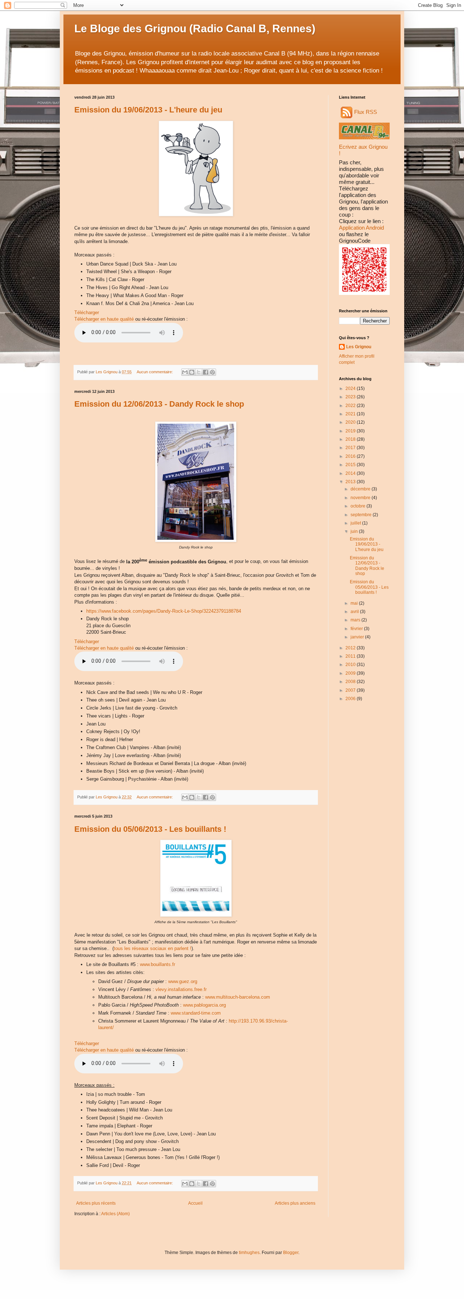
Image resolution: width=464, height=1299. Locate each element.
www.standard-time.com (196, 1013)
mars (356, 619)
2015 (351, 464)
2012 (351, 647)
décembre (361, 489)
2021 (351, 413)
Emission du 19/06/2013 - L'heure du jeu (148, 109)
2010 (351, 664)
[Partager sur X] (198, 372)
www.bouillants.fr (157, 964)
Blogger (290, 1252)
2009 (351, 673)
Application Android (361, 228)
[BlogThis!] (191, 372)
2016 (351, 456)
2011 (351, 656)
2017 (351, 447)
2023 (351, 396)
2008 (351, 681)
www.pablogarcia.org (204, 1005)
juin (355, 531)
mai (355, 603)
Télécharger (86, 312)
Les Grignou (358, 346)
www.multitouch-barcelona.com (237, 997)
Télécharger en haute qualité (104, 319)
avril (355, 611)
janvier (358, 637)
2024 (351, 388)
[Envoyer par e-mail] (184, 372)
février (357, 628)
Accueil (195, 1203)
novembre (361, 497)
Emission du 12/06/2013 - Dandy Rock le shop (159, 403)
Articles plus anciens (295, 1203)
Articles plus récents (96, 1203)
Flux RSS (365, 112)
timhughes (249, 1252)
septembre (362, 514)
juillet (356, 523)
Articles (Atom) (115, 1213)
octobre (358, 506)
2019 (351, 430)
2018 (351, 439)
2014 (351, 473)
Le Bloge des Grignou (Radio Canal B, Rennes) (194, 28)
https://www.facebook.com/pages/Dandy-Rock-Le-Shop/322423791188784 (163, 611)
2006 (351, 698)
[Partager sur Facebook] (205, 372)
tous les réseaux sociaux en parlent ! (152, 948)
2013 (351, 481)
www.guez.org (182, 981)
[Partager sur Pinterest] (212, 372)
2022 (351, 405)
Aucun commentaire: (155, 372)
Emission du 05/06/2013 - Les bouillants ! (150, 829)
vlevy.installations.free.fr (181, 989)
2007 (351, 690)
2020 (351, 422)
